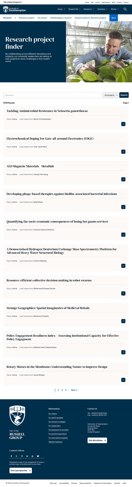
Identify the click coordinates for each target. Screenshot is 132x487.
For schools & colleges (57, 422)
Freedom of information (103, 483)
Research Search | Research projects (90, 18)
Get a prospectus (19, 470)
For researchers (54, 426)
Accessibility (64, 483)
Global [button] (113, 9)
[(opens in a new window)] (11, 456)
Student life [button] (73, 9)
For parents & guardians (58, 434)
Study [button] (60, 9)
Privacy (74, 483)
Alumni (97, 2)
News (114, 2)
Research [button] (88, 9)
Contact (126, 2)
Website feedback (55, 442)
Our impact (42, 18)
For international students (58, 438)
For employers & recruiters (59, 430)
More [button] (113, 18)
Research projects (26, 18)
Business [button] (101, 9)
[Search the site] (124, 9)
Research (7, 18)
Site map (53, 483)
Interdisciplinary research (61, 18)
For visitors (53, 414)
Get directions (96, 440)
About (87, 2)
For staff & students (56, 418)
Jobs (124, 483)
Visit (92, 2)
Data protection (85, 483)
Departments (105, 2)
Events (119, 2)
